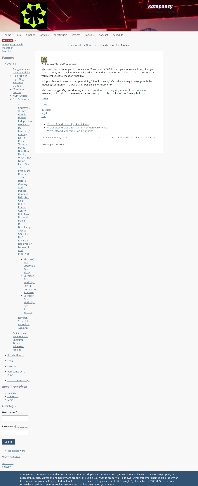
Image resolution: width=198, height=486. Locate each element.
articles (44, 34)
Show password (21, 427)
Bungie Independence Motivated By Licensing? (26, 124)
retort (44, 98)
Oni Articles (19, 333)
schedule (118, 34)
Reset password (16, 450)
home (8, 34)
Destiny (11, 393)
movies (89, 34)
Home (69, 45)
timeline (30, 34)
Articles (11, 63)
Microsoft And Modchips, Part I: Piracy (29, 266)
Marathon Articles (18, 90)
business (46, 109)
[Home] (33, 15)
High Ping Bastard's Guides (18, 82)
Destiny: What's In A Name (24, 157)
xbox (44, 104)
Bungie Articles (21, 69)
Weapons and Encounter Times (20, 340)
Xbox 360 (23, 327)
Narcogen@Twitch (12, 44)
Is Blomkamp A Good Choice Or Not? (24, 230)
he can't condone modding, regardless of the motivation (115, 90)
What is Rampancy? (18, 380)
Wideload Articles (18, 348)
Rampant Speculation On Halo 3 (25, 321)
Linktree (11, 366)
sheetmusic (60, 34)
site (43, 116)
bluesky (6, 466)
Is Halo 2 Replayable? (25, 242)
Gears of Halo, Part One (23, 197)
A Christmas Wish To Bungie (24, 109)
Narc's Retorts (21, 99)
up (98, 137)
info (18, 34)
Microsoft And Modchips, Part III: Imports (70, 131)
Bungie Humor (15, 355)
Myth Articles (20, 95)
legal (44, 113)
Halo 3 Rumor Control (22, 207)
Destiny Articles (21, 72)
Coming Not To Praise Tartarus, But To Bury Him (23, 143)
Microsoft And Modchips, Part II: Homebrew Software (30, 284)
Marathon (12, 396)
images (76, 34)
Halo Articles (20, 75)
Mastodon (7, 47)
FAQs (10, 360)
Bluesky (6, 51)
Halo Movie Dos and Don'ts (24, 217)
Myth (10, 399)
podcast (103, 34)
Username (9, 412)
